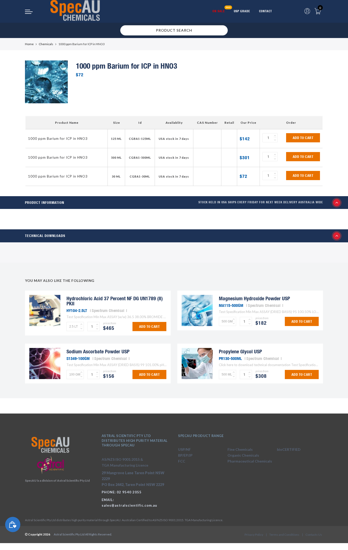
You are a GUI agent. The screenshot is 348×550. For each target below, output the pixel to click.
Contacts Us (313, 534)
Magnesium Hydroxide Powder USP (254, 298)
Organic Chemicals (243, 455)
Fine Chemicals (240, 449)
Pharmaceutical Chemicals (249, 461)
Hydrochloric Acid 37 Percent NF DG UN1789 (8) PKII (114, 301)
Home (29, 44)
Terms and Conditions (284, 534)
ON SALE (218, 11)
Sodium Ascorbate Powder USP (97, 351)
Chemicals (46, 44)
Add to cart (303, 137)
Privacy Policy (254, 534)
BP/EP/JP (185, 455)
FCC (181, 461)
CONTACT (265, 11)
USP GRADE (242, 11)
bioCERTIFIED (289, 449)
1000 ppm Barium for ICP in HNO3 (58, 138)
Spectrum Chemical (108, 310)
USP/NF (184, 449)
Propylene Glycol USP (240, 351)
